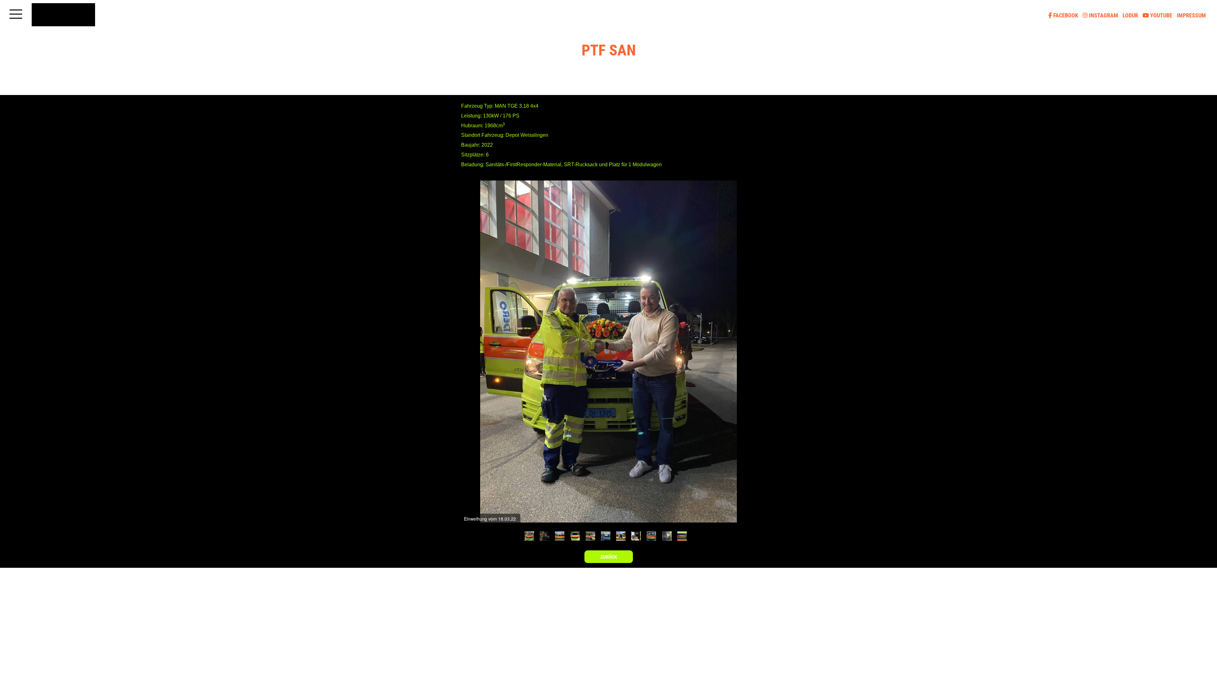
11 (682, 536)
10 (667, 536)
